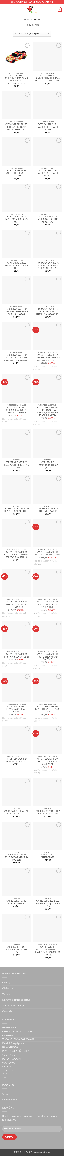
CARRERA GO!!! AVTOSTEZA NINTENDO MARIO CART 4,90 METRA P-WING (47, 951)
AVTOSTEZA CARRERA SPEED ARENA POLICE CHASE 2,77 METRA (16, 410)
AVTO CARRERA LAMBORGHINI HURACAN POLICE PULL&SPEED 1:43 (47, 78)
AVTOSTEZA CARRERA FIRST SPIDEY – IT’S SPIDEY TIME (47, 604)
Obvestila (7, 982)
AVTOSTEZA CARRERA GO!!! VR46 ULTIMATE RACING (16, 709)
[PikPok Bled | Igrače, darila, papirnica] (32, 9)
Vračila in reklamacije (13, 1005)
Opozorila (7, 1011)
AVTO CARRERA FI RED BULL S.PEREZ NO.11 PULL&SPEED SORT (16, 127)
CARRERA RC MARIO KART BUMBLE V (16, 902)
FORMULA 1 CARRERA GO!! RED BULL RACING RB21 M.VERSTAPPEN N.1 (16, 357)
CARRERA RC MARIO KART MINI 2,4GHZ (48, 510)
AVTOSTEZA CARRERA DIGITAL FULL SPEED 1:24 (47, 553)
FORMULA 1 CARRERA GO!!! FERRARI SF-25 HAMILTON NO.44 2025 (47, 311)
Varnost (6, 994)
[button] (4, 9)
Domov (26, 19)
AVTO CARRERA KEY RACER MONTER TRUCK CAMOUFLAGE (47, 219)
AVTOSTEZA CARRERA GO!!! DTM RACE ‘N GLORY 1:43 (47, 761)
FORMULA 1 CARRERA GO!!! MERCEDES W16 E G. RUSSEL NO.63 (16, 311)
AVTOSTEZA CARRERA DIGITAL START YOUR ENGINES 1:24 (16, 604)
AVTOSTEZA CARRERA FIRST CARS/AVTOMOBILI (16, 655)
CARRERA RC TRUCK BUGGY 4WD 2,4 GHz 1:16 (16, 949)
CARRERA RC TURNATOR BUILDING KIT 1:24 (16, 812)
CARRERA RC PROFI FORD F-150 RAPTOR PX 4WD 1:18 (16, 857)
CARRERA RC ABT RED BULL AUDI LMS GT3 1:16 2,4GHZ (16, 465)
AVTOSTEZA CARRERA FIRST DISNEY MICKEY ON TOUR (48, 657)
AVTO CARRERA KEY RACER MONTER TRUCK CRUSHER (16, 219)
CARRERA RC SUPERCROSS (47, 856)
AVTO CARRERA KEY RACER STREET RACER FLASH (47, 127)
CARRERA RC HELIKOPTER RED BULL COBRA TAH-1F (16, 510)
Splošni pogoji (9, 1100)
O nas (5, 1094)
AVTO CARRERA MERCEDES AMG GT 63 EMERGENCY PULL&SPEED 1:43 (16, 80)
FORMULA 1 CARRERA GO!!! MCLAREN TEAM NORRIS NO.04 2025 (47, 265)
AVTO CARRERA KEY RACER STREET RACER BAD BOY (16, 173)
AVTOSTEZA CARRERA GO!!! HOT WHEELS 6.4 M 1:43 (47, 709)
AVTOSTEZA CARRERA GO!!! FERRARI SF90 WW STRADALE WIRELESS (16, 555)
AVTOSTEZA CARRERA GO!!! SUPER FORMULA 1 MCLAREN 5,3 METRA (48, 357)
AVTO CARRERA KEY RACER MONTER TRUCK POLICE (16, 265)
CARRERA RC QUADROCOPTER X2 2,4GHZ (48, 465)
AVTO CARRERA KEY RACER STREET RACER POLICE (47, 173)
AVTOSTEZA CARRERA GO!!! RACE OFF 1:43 (16, 760)
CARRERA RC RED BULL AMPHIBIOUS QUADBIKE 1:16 (48, 903)
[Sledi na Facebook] (5, 1075)
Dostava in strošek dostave (16, 1000)
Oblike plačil (8, 988)
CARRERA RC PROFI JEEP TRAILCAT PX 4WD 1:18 (48, 812)
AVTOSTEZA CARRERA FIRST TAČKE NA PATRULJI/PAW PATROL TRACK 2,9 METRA (48, 412)
